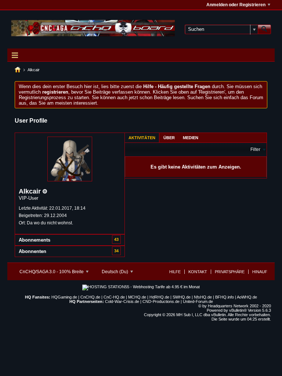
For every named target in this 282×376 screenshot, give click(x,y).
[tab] (141, 137)
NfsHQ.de (203, 297)
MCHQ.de (137, 297)
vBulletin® (238, 310)
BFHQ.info (224, 297)
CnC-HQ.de (114, 297)
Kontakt (197, 272)
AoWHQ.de (247, 297)
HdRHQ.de (159, 297)
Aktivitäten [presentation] (142, 137)
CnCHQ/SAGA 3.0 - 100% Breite (52, 271)
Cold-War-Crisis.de (122, 301)
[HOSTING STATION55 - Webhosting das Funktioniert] (141, 287)
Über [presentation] (169, 137)
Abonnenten (32, 251)
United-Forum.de (198, 301)
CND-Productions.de (161, 301)
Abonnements (34, 240)
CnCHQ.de (90, 297)
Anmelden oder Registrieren (235, 4)
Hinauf (259, 272)
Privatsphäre (230, 272)
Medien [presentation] (190, 137)
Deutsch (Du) (115, 271)
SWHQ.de (182, 297)
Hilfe (175, 272)
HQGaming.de (64, 297)
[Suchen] (264, 29)
